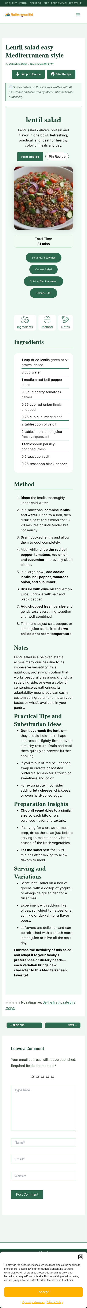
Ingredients (25, 327)
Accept (44, 1292)
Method (47, 327)
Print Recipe (63, 74)
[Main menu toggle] (78, 15)
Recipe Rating (20, 1077)
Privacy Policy (55, 1302)
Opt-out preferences (33, 1302)
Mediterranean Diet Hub (52, 14)
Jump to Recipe (31, 74)
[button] (81, 1257)
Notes (65, 327)
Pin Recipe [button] (57, 156)
